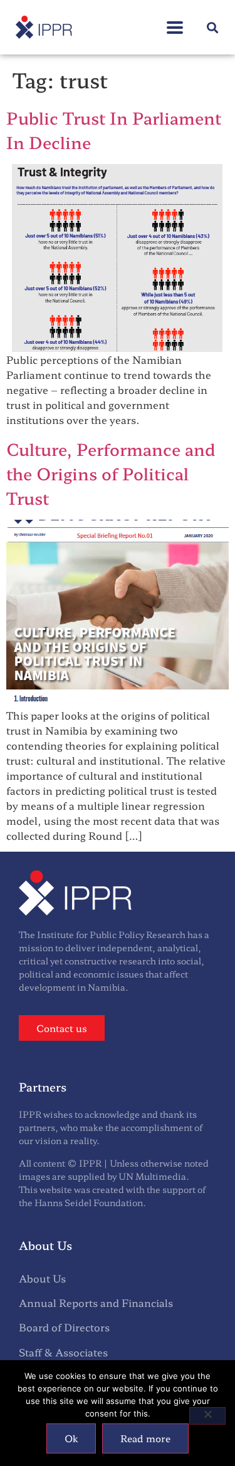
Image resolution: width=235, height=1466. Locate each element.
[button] (175, 21)
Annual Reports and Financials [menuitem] (96, 1302)
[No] (207, 1416)
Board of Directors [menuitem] (64, 1326)
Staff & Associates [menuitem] (63, 1352)
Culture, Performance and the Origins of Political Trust (111, 473)
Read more (145, 1438)
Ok (71, 1438)
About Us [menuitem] (42, 1278)
